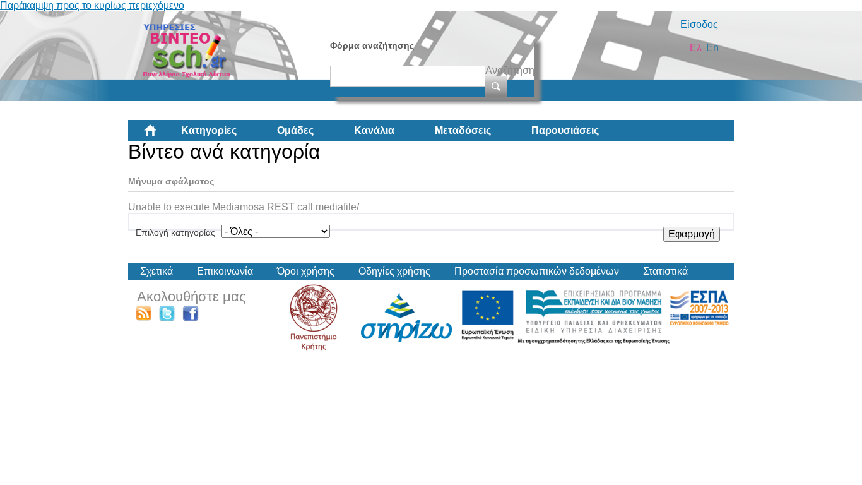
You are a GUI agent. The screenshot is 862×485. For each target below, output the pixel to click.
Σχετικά (156, 271)
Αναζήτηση (509, 70)
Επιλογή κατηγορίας (175, 232)
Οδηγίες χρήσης (394, 271)
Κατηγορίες (209, 130)
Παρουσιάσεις (565, 130)
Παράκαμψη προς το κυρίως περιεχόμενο (92, 5)
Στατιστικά (665, 271)
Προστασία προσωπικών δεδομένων (536, 271)
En (712, 47)
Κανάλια (374, 130)
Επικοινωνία (225, 271)
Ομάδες (295, 130)
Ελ (696, 47)
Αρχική (160, 135)
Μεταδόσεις (463, 130)
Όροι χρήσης (305, 271)
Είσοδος (699, 24)
